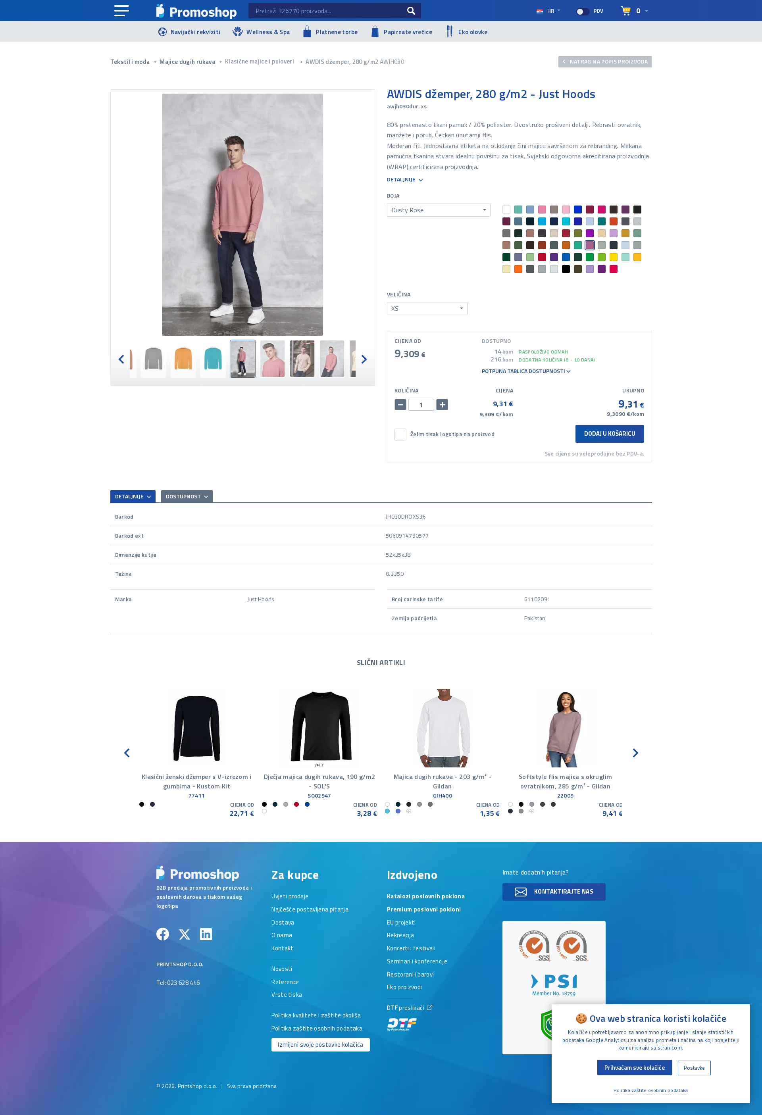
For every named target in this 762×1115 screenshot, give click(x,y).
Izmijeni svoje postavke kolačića (320, 1044)
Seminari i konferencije (417, 962)
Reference (285, 982)
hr (551, 10)
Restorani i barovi (410, 975)
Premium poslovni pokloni (424, 910)
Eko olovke (473, 32)
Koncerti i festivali (411, 949)
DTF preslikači (406, 1008)
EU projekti (401, 923)
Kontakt (282, 949)
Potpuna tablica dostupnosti (524, 371)
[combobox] (439, 210)
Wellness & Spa (268, 32)
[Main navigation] (121, 11)
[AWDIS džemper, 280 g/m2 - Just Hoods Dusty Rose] (243, 215)
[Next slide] (363, 358)
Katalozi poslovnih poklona (426, 897)
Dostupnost (184, 496)
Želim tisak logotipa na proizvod (452, 434)
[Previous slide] (122, 358)
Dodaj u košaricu (609, 433)
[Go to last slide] (127, 752)
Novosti (281, 969)
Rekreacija (400, 936)
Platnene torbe (337, 32)
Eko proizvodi (404, 988)
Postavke (694, 1068)
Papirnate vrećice (408, 32)
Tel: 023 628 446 (178, 983)
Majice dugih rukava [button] (188, 61)
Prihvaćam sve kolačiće (634, 1067)
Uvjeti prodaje (289, 897)
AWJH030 (392, 61)
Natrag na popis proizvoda (608, 61)
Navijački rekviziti (196, 32)
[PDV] (583, 11)
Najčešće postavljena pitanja (309, 910)
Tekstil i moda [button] (130, 61)
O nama (281, 936)
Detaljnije (402, 179)
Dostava (282, 923)
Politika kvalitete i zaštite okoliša (316, 1016)
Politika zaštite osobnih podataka (316, 1029)
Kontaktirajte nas (563, 891)
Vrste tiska (286, 995)
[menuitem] (153, 359)
